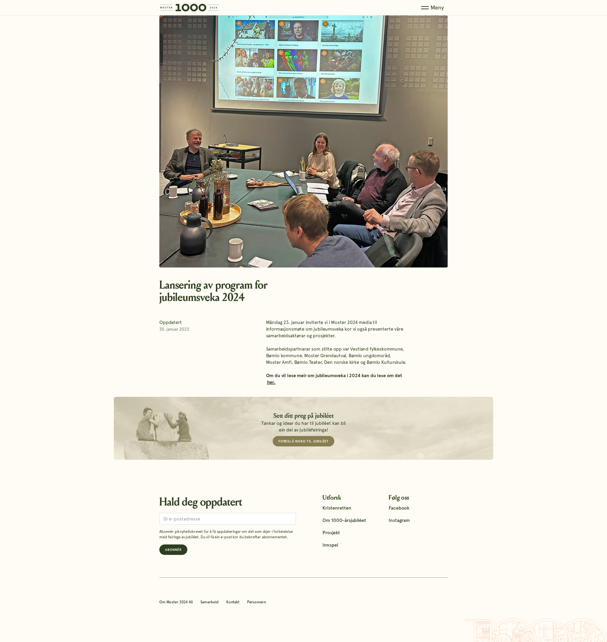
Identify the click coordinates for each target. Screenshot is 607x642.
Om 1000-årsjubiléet (344, 520)
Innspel (330, 545)
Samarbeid (209, 602)
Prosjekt (331, 532)
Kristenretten (336, 508)
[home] (189, 7)
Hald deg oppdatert (200, 502)
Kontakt (232, 602)
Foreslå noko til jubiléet (303, 441)
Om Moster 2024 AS (176, 602)
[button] (432, 7)
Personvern (256, 602)
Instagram (399, 520)
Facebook (399, 508)
